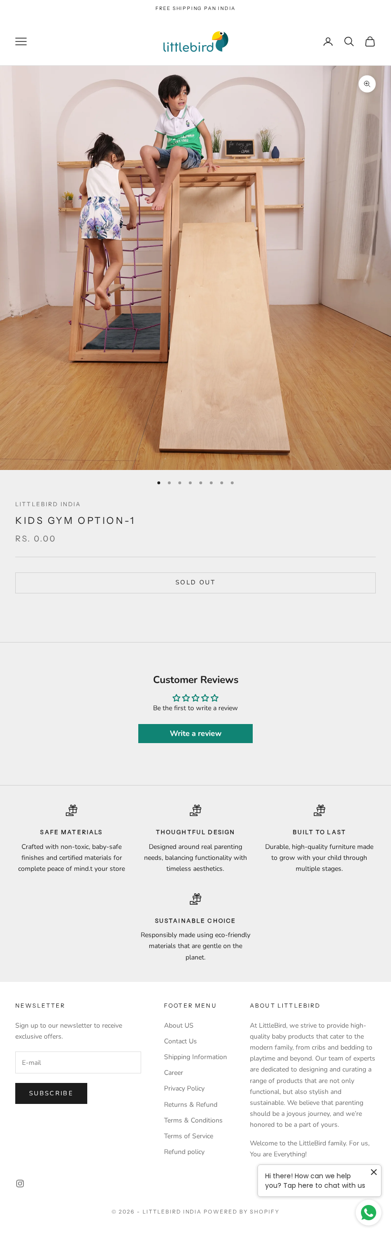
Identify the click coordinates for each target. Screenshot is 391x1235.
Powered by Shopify (241, 1211)
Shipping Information (195, 1056)
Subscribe (51, 1093)
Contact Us (180, 1041)
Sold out (195, 582)
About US (179, 1025)
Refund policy (184, 1151)
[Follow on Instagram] (20, 1183)
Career (173, 1072)
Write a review (196, 733)
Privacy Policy (184, 1088)
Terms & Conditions (193, 1120)
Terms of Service (188, 1136)
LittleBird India (48, 504)
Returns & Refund (190, 1104)
